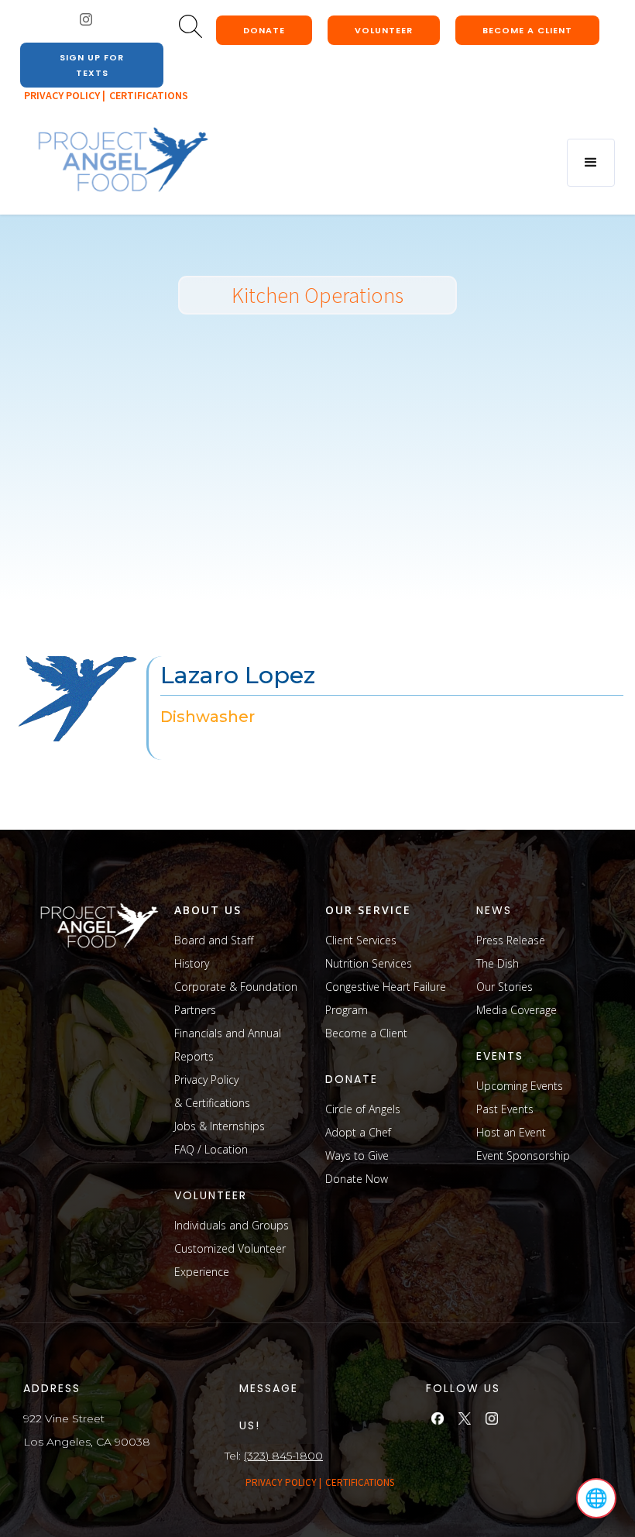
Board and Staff (213, 940)
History (191, 963)
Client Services (360, 940)
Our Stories (504, 986)
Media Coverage (516, 1009)
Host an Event (511, 1132)
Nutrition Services (368, 963)
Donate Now (356, 1178)
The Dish (497, 963)
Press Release (510, 940)
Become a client (527, 30)
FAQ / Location (211, 1149)
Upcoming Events (519, 1085)
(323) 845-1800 (283, 1456)
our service (368, 910)
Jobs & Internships (219, 1126)
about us (208, 910)
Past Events (505, 1109)
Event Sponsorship (523, 1155)
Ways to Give (357, 1155)
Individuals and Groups (231, 1225)
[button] (591, 163)
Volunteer (384, 30)
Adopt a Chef (358, 1132)
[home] (122, 160)
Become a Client (366, 1033)
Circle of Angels (362, 1109)
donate (264, 30)
